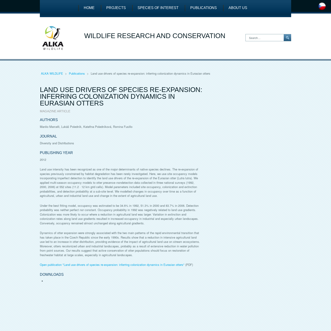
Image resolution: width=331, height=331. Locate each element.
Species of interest (158, 8)
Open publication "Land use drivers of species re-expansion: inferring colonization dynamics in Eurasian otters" (112, 264)
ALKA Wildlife (52, 73)
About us (238, 8)
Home (89, 8)
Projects (116, 8)
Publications (203, 8)
